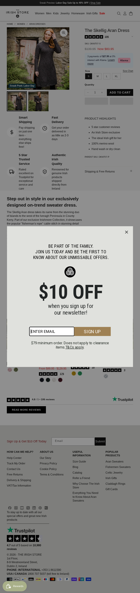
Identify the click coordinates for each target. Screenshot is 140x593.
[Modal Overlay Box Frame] (70, 296)
